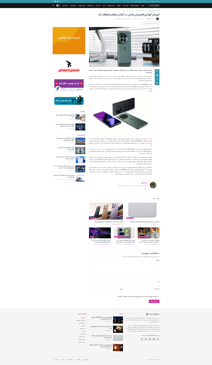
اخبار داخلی (65, 5)
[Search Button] (53, 5)
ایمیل (121, 289)
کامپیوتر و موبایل (135, 5)
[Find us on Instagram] (145, 339)
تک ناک (157, 10)
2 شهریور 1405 (70, 160)
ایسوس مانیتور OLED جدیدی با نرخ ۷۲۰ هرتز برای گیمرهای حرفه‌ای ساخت (101, 241)
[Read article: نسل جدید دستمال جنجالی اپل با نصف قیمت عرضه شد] (142, 211)
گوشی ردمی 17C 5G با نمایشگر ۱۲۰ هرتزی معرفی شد (108, 222)
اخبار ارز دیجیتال (111, 5)
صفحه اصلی (156, 1)
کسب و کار (98, 5)
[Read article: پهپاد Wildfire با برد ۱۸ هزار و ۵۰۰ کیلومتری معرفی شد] (80, 141)
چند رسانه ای (73, 5)
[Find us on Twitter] (157, 339)
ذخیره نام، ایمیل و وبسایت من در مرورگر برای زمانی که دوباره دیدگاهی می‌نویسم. (138, 296)
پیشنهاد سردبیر (93, 218)
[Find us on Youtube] (153, 339)
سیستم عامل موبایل (118, 236)
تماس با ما (135, 1)
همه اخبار (151, 1)
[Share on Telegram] (157, 75)
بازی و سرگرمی (81, 5)
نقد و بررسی (125, 5)
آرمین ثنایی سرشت (116, 224)
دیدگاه (157, 260)
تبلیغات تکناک (145, 1)
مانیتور (91, 236)
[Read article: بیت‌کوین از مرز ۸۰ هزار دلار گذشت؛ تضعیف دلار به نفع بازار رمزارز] (118, 347)
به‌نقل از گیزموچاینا (146, 139)
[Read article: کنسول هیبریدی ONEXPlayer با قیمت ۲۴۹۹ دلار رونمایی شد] (118, 320)
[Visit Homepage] (153, 5)
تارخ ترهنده (154, 224)
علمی (104, 5)
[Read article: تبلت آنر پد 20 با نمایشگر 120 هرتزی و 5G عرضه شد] (80, 178)
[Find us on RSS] (142, 339)
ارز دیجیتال (82, 328)
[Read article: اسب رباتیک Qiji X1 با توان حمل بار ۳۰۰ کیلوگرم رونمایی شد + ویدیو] (80, 168)
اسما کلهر (149, 18)
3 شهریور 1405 (147, 224)
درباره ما (139, 1)
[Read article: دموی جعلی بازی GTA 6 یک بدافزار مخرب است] (118, 329)
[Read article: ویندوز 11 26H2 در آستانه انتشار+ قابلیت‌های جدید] (80, 159)
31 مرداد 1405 (70, 142)
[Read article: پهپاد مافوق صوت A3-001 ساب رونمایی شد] (80, 150)
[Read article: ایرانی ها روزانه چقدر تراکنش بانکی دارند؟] (80, 117)
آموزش (118, 5)
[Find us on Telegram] (149, 339)
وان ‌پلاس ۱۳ (102, 149)
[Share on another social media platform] (157, 83)
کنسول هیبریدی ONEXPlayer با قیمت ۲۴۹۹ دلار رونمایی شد (101, 318)
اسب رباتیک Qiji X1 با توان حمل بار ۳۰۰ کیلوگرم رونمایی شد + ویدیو (64, 167)
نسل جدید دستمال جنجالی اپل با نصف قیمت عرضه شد (144, 222)
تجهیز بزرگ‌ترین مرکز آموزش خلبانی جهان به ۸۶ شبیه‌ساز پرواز (65, 125)
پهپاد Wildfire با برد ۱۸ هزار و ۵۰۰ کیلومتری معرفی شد (65, 139)
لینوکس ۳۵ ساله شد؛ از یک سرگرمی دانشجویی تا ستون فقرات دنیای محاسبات (149, 241)
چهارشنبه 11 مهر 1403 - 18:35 (137, 18)
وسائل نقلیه (90, 5)
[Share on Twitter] (157, 79)
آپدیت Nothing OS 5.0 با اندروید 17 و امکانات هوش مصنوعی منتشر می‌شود (125, 241)
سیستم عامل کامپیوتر (143, 236)
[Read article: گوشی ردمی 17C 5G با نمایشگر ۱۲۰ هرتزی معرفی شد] (106, 211)
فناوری (142, 5)
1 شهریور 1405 (70, 128)
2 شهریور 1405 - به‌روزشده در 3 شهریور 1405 (65, 179)
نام (158, 281)
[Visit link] (69, 40)
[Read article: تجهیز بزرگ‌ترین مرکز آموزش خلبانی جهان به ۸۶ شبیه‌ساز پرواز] (80, 127)
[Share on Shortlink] (157, 71)
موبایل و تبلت (118, 18)
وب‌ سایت (157, 289)
